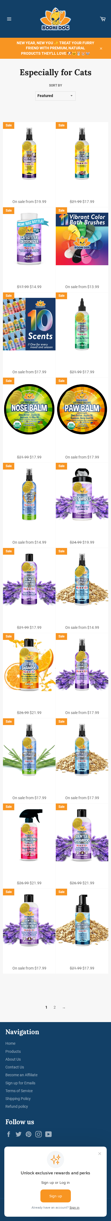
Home (10, 1043)
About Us (13, 1059)
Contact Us (14, 1067)
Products (13, 1051)
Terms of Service (19, 1091)
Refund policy (16, 1106)
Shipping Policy (18, 1098)
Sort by (55, 85)
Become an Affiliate (21, 1075)
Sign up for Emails (20, 1083)
